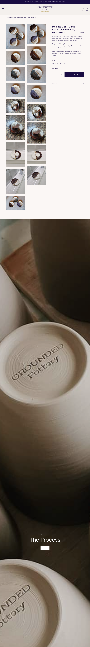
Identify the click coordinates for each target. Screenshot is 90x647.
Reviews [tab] (54, 84)
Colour (54, 60)
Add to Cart (74, 74)
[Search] (83, 9)
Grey (63, 63)
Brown (59, 63)
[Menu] (3, 9)
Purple (54, 63)
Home (7, 17)
